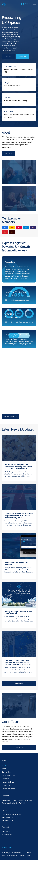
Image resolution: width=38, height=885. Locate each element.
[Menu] (34, 3)
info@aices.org (7, 834)
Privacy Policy (7, 847)
